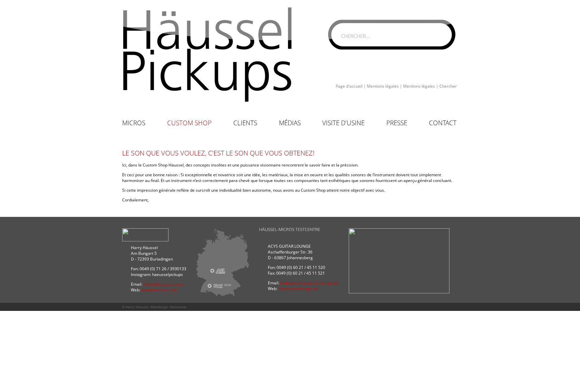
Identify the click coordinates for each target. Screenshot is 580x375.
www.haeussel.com (159, 290)
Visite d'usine (343, 123)
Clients (245, 123)
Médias (290, 123)
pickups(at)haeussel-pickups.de (309, 283)
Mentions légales (383, 86)
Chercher (448, 86)
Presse (396, 123)
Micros (133, 123)
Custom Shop (189, 123)
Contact (442, 123)
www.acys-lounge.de (298, 288)
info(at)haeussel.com (163, 284)
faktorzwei (178, 306)
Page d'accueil (349, 86)
